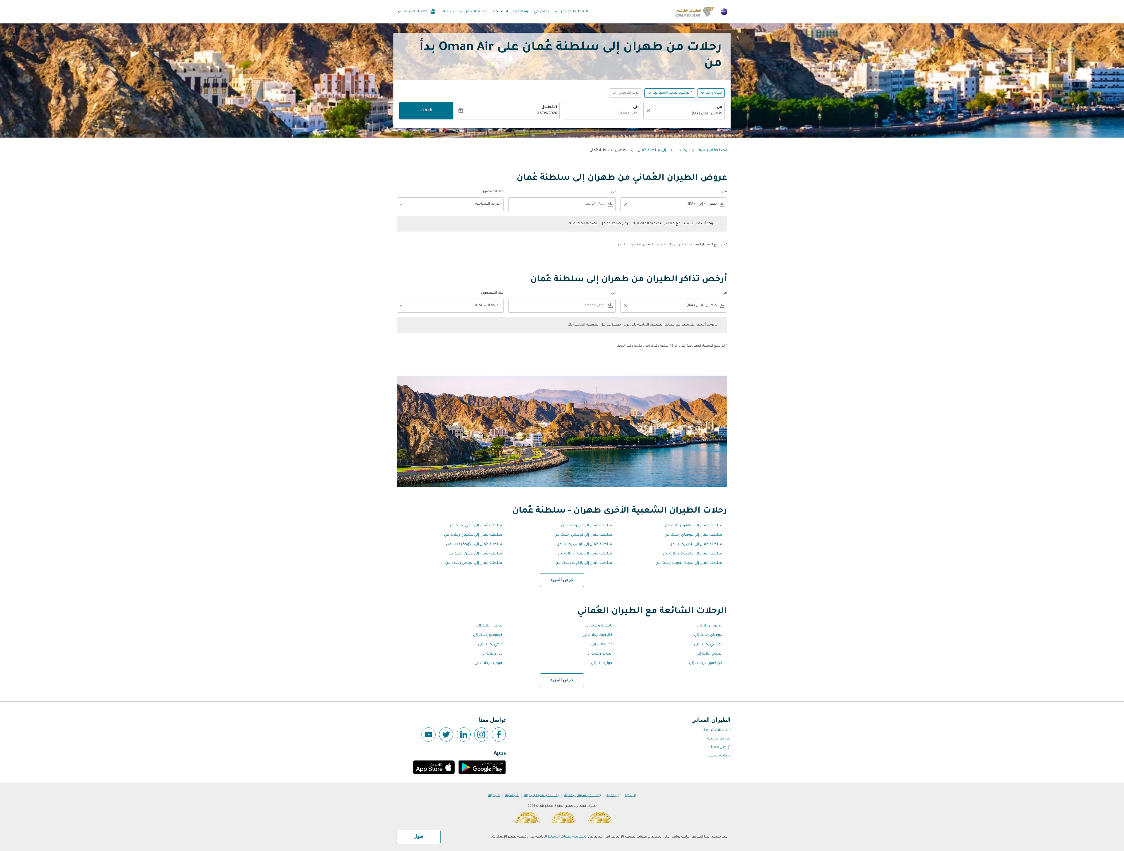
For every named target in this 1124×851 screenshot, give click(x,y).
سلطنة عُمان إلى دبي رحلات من (586, 526)
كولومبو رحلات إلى (487, 635)
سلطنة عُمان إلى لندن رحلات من (695, 544)
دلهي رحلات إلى (490, 645)
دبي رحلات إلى (491, 654)
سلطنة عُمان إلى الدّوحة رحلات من (474, 544)
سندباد (448, 12)
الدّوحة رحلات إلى (599, 654)
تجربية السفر (472, 12)
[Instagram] (481, 734)
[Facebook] (499, 734)
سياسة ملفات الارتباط (566, 837)
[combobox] (687, 114)
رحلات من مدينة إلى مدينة (582, 795)
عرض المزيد (562, 580)
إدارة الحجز (499, 12)
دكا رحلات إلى (601, 645)
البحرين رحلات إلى (708, 626)
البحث (426, 110)
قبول (418, 836)
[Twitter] (446, 734)
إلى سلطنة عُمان (652, 150)
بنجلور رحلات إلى (489, 626)
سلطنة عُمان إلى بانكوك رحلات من (583, 563)
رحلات (682, 150)
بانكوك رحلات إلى (598, 626)
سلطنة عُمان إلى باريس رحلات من (584, 544)
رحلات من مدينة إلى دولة (541, 795)
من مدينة (512, 795)
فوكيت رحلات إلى (488, 663)
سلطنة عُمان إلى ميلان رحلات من (475, 554)
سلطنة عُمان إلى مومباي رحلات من (693, 535)
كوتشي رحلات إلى (708, 645)
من (719, 107)
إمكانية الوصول (718, 756)
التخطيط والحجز (570, 12)
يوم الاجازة (521, 12)
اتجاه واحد (714, 93)
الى (635, 107)
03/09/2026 (547, 114)
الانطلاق (549, 107)
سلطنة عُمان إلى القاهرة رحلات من (693, 526)
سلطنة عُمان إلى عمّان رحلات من (585, 554)
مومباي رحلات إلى (708, 635)
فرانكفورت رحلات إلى (705, 663)
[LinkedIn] (464, 734)
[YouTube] (429, 734)
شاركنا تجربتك (719, 739)
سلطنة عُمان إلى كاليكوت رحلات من (692, 554)
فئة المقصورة (492, 192)
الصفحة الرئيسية (713, 150)
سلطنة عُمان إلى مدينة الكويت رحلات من (688, 563)
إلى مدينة (612, 795)
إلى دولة (630, 795)
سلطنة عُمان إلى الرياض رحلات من (473, 563)
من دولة (494, 795)
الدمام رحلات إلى (709, 654)
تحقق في (541, 12)
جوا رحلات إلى (601, 663)
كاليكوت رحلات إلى (597, 635)
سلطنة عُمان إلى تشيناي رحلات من (473, 535)
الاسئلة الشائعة (717, 730)
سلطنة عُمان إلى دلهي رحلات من (475, 526)
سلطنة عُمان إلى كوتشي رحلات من (583, 535)
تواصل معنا (721, 747)
